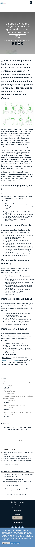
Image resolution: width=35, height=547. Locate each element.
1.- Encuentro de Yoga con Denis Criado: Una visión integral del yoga (18, 475)
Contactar (17, 510)
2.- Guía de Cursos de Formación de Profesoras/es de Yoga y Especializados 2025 (18, 481)
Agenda (4, 378)
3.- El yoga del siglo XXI (11, 485)
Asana (17, 36)
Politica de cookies (17, 502)
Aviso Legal (17, 505)
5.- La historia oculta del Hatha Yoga (15, 494)
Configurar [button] (6, 543)
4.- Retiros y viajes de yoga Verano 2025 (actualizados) (16, 490)
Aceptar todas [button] (15, 543)
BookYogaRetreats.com (10, 360)
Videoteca (5, 424)
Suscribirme (17, 518)
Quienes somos (17, 508)
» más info (6, 388)
